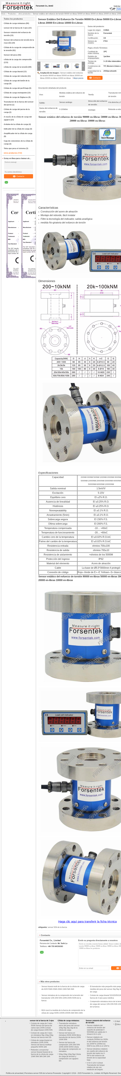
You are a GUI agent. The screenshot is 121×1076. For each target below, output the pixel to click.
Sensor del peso (10, 55)
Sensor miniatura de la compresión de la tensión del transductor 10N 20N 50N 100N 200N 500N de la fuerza (62, 998)
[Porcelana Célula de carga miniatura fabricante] (17, 5)
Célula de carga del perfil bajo (16, 88)
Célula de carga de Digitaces (16, 97)
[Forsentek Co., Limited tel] (14, 185)
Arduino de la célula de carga (16, 124)
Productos (12, 14)
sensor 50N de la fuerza (57, 927)
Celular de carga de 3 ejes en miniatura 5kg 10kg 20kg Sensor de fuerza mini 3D (42, 1035)
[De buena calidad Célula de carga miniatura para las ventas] (36, 281)
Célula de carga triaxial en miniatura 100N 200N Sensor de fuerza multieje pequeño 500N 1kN (41, 1043)
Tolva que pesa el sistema (15, 148)
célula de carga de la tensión (16, 67)
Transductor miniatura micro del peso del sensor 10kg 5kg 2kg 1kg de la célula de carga (69, 1026)
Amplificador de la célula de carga (18, 133)
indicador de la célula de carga (16, 129)
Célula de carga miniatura (14, 23)
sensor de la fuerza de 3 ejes (16, 28)
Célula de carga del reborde (15, 76)
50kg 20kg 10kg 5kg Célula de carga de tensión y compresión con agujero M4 (70, 1057)
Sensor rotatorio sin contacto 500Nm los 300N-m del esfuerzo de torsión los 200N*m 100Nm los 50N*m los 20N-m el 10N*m (98, 1041)
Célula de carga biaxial (13, 72)
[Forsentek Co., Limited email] (8, 184)
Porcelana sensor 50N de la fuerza (38, 1073)
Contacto (20, 176)
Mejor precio (78, 78)
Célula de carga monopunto (15, 93)
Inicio (3, 14)
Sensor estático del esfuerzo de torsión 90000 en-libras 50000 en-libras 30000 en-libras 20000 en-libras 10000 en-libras (61, 75)
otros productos (24, 14)
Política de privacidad (14, 1073)
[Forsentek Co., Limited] (83, 66)
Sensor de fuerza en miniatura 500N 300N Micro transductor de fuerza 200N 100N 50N (70, 1036)
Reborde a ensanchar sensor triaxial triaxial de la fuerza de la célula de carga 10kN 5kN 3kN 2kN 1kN (42, 1053)
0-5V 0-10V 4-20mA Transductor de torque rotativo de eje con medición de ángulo (96, 1066)
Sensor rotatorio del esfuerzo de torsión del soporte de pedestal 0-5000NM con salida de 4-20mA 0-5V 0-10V (97, 1029)
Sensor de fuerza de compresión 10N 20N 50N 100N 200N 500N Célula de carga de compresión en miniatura (70, 1046)
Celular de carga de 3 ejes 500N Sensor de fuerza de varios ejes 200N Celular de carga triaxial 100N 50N (42, 1026)
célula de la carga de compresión (18, 59)
